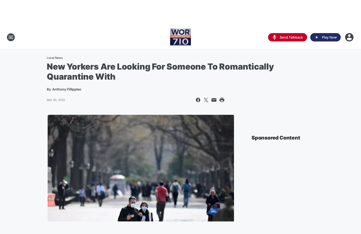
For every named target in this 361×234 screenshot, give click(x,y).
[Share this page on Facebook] (198, 100)
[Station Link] (180, 37)
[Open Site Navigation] (11, 37)
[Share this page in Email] (214, 100)
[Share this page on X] (206, 100)
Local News (55, 57)
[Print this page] (222, 100)
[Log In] (349, 37)
